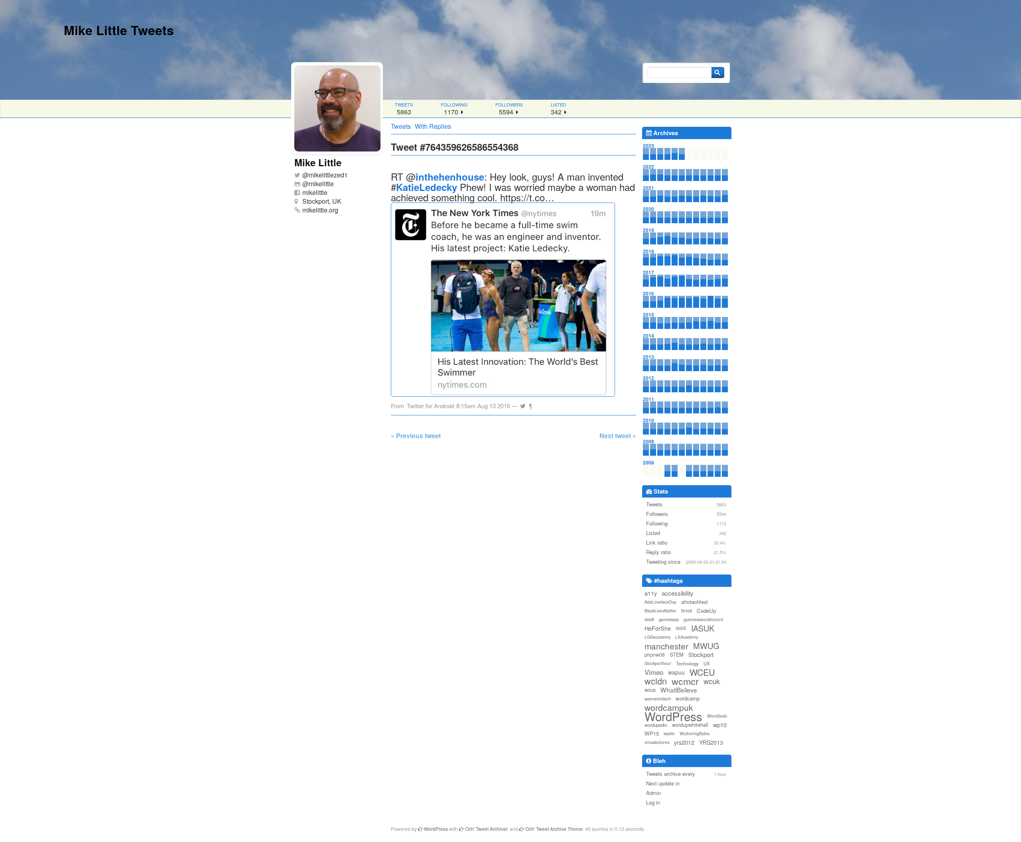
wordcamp (688, 698)
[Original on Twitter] (522, 403)
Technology (687, 663)
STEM (677, 654)
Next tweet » (617, 435)
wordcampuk (669, 707)
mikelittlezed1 (328, 174)
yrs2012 (684, 742)
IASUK (702, 628)
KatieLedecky (426, 187)
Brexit (686, 611)
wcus (650, 689)
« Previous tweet (416, 435)
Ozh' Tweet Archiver (485, 828)
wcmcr (685, 681)
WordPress (673, 716)
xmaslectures (657, 742)
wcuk (712, 681)
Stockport (701, 654)
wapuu (676, 672)
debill (649, 619)
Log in (653, 802)
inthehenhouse (450, 176)
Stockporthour (658, 663)
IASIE (681, 628)
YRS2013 (711, 742)
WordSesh (717, 716)
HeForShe (658, 628)
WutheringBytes (695, 733)
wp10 (720, 724)
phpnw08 (655, 654)
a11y (651, 593)
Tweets (401, 126)
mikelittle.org (320, 209)
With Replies (433, 126)
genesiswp (669, 619)
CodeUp (706, 610)
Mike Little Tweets (119, 30)
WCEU (702, 672)
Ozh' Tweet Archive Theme (553, 828)
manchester (666, 645)
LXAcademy (686, 637)
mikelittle (321, 183)
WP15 (652, 733)
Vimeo (654, 672)
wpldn (669, 733)
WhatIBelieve (678, 689)
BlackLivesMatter (660, 611)
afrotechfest (694, 602)
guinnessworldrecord (703, 619)
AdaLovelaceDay (660, 602)
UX (707, 663)
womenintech (658, 698)
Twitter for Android (430, 405)
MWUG (706, 645)
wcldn (656, 681)
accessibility (678, 593)
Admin (653, 793)
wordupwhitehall (690, 724)
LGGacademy (657, 637)
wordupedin (656, 725)
